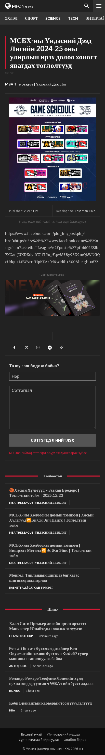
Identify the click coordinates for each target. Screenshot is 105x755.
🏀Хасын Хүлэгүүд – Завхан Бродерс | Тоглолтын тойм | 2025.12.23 (44, 493)
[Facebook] (14, 347)
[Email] (38, 347)
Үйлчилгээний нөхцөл (63, 734)
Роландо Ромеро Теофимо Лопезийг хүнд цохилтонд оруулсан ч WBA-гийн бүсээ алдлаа (51, 681)
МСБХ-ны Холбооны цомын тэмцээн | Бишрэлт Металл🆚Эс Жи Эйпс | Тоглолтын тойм (50, 550)
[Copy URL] (61, 347)
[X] (26, 347)
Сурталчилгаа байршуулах (39, 740)
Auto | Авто (18, 665)
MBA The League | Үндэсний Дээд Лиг (35, 84)
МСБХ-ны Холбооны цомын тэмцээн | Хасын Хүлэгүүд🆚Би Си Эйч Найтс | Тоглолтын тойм (51, 519)
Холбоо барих (75, 740)
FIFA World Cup (21, 636)
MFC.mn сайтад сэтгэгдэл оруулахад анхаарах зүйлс (48, 453)
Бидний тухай (31, 734)
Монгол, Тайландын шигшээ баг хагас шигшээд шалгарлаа (44, 578)
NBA (12, 710)
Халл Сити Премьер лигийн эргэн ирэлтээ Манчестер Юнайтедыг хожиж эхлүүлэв (47, 626)
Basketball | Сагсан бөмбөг (31, 587)
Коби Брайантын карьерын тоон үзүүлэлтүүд (50, 702)
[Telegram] (49, 347)
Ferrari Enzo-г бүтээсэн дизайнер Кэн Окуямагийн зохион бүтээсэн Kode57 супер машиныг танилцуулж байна (48, 653)
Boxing (14, 690)
